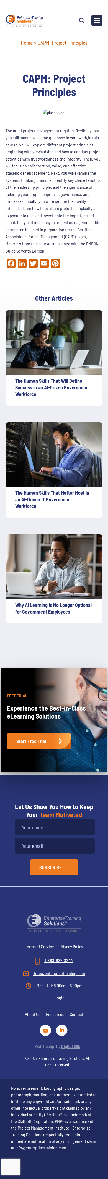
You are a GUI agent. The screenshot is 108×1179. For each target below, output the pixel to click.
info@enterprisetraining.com (59, 973)
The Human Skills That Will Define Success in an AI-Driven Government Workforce (52, 387)
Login (60, 997)
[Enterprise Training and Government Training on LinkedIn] (62, 1029)
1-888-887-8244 (58, 960)
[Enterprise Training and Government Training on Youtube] (46, 1029)
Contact (76, 1014)
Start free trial (31, 741)
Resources (55, 1014)
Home (27, 43)
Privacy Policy (71, 946)
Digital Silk (70, 1046)
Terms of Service (39, 946)
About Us (32, 1014)
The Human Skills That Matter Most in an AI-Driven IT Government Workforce (52, 499)
